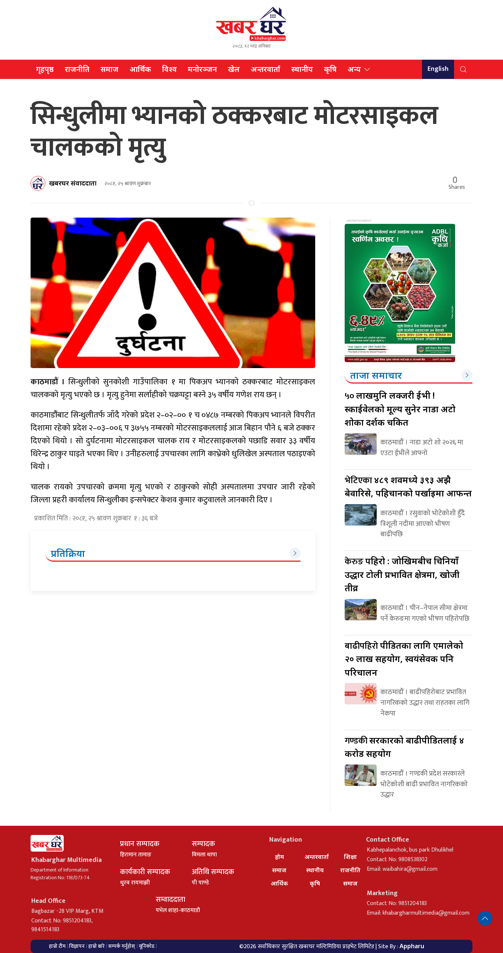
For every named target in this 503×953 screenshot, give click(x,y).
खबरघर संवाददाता (72, 183)
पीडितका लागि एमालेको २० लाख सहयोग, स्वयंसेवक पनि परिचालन (404, 658)
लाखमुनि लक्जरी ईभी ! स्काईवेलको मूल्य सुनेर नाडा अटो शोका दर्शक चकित (400, 408)
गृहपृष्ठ (45, 69)
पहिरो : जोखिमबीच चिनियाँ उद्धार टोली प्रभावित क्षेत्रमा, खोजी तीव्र (402, 574)
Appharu (412, 946)
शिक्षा (350, 857)
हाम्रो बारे (96, 946)
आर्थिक (140, 69)
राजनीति (77, 69)
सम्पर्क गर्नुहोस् (121, 946)
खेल (234, 69)
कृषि (330, 69)
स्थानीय (302, 69)
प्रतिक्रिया (68, 553)
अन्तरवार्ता (265, 69)
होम (279, 857)
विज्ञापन (77, 946)
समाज (110, 69)
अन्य (354, 69)
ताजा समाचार (376, 375)
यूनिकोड (146, 946)
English (438, 68)
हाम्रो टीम (57, 946)
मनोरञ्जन (202, 69)
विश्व (169, 69)
